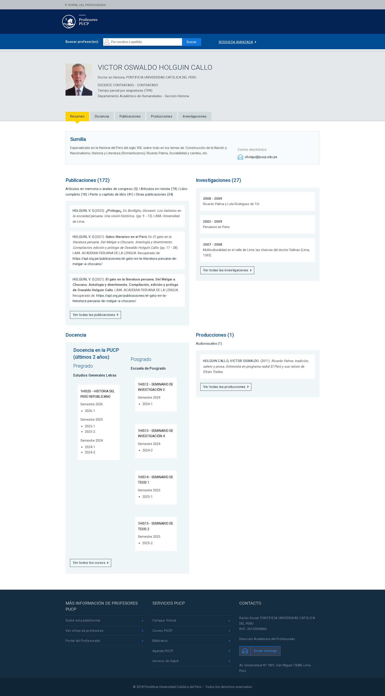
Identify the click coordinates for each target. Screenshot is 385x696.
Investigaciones (195, 116)
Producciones (161, 116)
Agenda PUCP (162, 651)
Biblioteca (159, 641)
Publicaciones (130, 116)
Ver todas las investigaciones (225, 270)
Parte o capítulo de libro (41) (111, 194)
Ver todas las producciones (224, 387)
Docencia (102, 116)
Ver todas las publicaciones (94, 315)
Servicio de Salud (165, 661)
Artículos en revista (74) (159, 189)
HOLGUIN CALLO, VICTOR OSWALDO (231, 361)
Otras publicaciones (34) (154, 194)
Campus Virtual (164, 620)
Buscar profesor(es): (82, 42)
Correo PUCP (162, 631)
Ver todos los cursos (89, 563)
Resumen (77, 116)
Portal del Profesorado (87, 5)
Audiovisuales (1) (209, 344)
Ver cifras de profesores (84, 631)
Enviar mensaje (265, 651)
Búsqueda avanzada (236, 42)
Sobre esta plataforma (83, 620)
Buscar (192, 42)
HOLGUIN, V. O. (84, 211)
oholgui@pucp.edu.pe (261, 157)
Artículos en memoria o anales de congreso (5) (102, 189)
